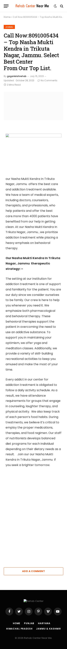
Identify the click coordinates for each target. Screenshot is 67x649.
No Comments (49, 80)
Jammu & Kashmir (48, 628)
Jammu (9, 26)
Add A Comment (33, 571)
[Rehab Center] (32, 6)
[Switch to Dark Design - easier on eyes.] (55, 6)
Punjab (29, 623)
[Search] (61, 6)
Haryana (44, 623)
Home (7, 17)
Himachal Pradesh (19, 628)
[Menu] (6, 6)
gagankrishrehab (16, 76)
